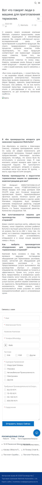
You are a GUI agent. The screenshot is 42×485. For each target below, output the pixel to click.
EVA (8, 355)
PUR (20, 355)
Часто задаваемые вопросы (27, 439)
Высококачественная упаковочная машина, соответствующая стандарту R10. (31, 445)
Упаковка (11, 369)
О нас (13, 439)
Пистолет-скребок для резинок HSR (12, 455)
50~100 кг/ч (12, 397)
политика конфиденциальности (25, 482)
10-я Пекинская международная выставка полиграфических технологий (18, 444)
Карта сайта (6, 482)
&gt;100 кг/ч (12, 401)
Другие (32, 355)
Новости (6, 439)
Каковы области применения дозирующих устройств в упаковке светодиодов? (12, 450)
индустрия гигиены (15, 365)
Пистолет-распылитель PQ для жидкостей (31, 455)
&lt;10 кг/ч (11, 390)
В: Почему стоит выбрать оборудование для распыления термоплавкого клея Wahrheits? (31, 450)
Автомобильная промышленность (21, 372)
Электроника (12, 376)
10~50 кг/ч (11, 393)
